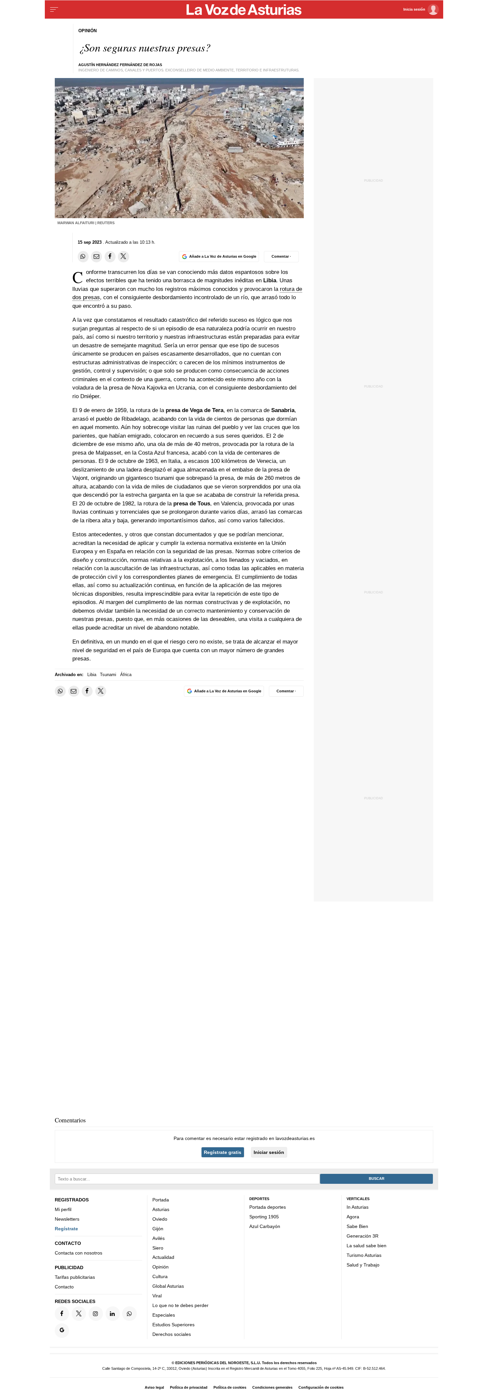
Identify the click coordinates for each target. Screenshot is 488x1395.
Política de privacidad (188, 1387)
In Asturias (357, 1207)
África (125, 674)
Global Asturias (168, 1286)
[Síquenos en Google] (62, 1330)
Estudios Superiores (173, 1324)
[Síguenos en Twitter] (79, 1313)
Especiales (163, 1315)
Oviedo (159, 1219)
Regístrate (66, 1228)
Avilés (158, 1238)
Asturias (160, 1209)
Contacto (64, 1286)
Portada (160, 1199)
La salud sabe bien (366, 1245)
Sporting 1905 (264, 1216)
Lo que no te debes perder (180, 1305)
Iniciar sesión (269, 1152)
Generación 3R (362, 1236)
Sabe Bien (357, 1226)
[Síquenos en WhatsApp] (129, 1313)
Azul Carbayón (264, 1226)
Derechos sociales (171, 1334)
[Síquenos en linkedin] (113, 1313)
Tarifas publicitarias (75, 1277)
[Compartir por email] (96, 256)
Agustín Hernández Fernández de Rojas (120, 65)
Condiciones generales (272, 1387)
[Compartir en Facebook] (110, 256)
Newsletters (67, 1219)
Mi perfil (63, 1209)
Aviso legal (154, 1387)
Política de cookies (229, 1387)
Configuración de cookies (321, 1387)
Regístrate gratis (222, 1152)
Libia (91, 674)
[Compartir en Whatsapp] (83, 256)
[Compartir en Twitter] (123, 256)
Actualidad (163, 1257)
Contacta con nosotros (78, 1253)
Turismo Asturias (364, 1255)
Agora (353, 1216)
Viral (157, 1295)
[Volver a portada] (244, 9)
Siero (157, 1247)
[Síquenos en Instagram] (96, 1313)
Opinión (160, 1266)
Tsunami (108, 674)
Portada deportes (267, 1207)
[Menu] (54, 9)
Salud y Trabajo (363, 1264)
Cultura (160, 1276)
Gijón (157, 1228)
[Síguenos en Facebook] (62, 1313)
